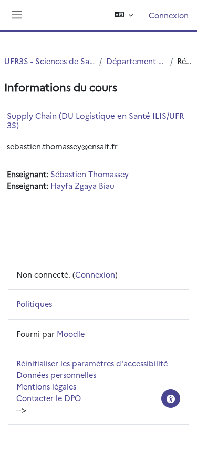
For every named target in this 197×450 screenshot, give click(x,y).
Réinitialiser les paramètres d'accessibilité (92, 363)
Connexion (169, 15)
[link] (62, 145)
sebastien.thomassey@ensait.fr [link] (62, 145)
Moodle (71, 333)
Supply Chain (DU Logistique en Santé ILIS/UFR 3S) (95, 120)
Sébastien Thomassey (89, 173)
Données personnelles (56, 374)
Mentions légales (46, 386)
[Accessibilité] (170, 398)
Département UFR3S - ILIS (136, 60)
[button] (124, 15)
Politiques (34, 303)
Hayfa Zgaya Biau (82, 185)
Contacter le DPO (48, 397)
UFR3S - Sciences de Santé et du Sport (49, 60)
